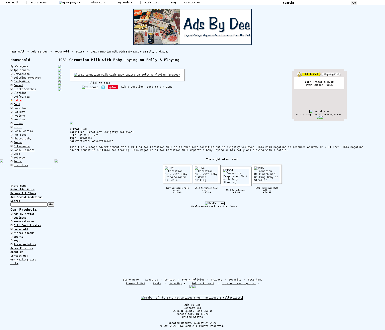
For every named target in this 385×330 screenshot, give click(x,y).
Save (114, 87)
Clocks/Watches (25, 89)
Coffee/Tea (22, 96)
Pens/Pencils (23, 130)
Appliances (22, 70)
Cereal (18, 85)
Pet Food (20, 134)
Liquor (18, 123)
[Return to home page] (192, 43)
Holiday (19, 111)
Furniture (21, 108)
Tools (18, 161)
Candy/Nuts (22, 81)
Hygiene (19, 115)
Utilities (21, 165)
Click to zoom (99, 82)
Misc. (18, 127)
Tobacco (19, 157)
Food (17, 104)
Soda (17, 153)
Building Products (27, 77)
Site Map (175, 283)
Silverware (22, 146)
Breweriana (22, 73)
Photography (22, 138)
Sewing (18, 142)
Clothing (20, 92)
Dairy (18, 100)
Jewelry (19, 119)
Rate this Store (22, 189)
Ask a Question (132, 86)
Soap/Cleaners (24, 149)
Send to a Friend (159, 86)
